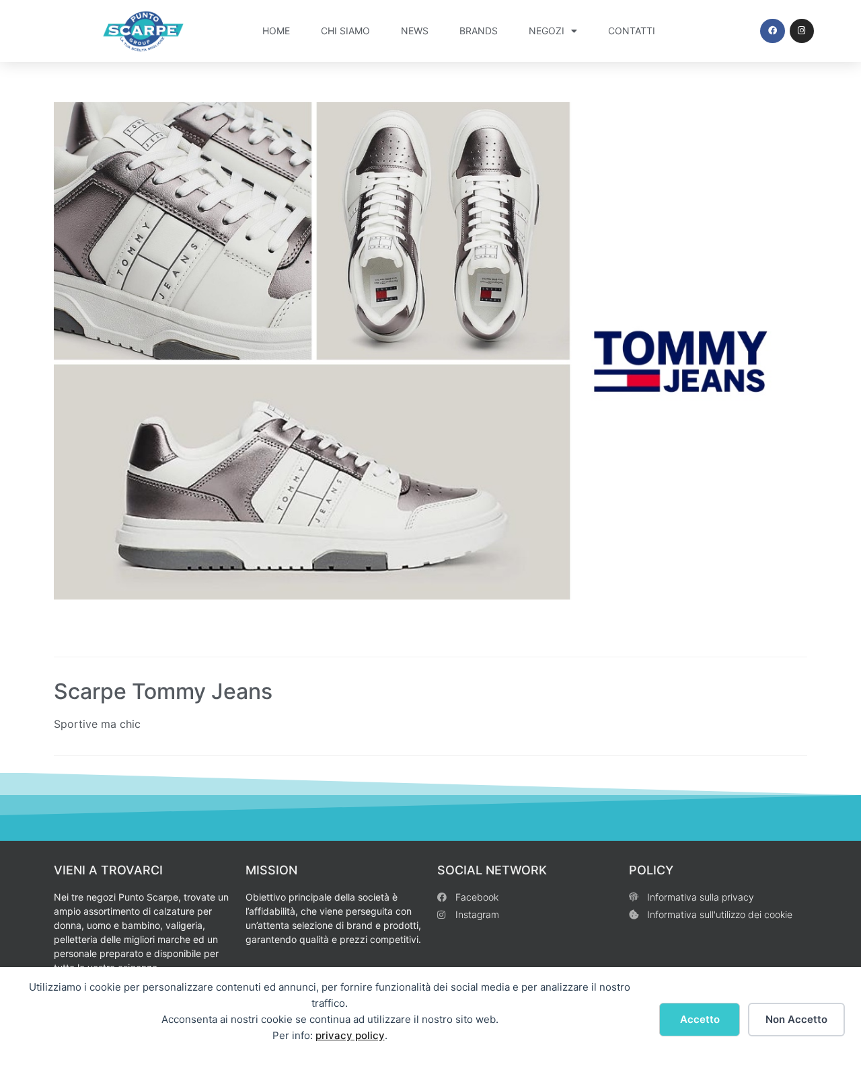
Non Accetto (796, 1019)
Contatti (631, 30)
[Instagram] (802, 31)
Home (276, 30)
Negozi (546, 30)
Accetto (700, 1019)
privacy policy (350, 1035)
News (414, 30)
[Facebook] (772, 31)
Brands (478, 30)
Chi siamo (345, 30)
